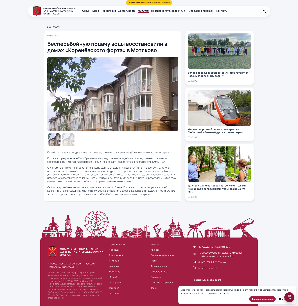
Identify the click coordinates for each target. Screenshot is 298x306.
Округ (86, 10)
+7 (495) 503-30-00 (207, 267)
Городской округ (117, 244)
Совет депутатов (159, 271)
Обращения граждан (201, 10)
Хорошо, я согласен (262, 299)
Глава (95, 10)
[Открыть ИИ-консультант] (289, 297)
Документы (156, 276)
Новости (143, 10)
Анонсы (155, 249)
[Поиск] (264, 11)
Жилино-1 (114, 260)
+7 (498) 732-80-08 (207, 262)
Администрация (159, 266)
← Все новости (52, 26)
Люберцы (114, 249)
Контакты (221, 10)
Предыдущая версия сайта (207, 279)
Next (173, 94)
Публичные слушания (162, 282)
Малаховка (114, 271)
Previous (52, 94)
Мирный (113, 276)
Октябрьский (115, 282)
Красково (114, 266)
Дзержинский (116, 255)
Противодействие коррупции (168, 10)
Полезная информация (162, 255)
